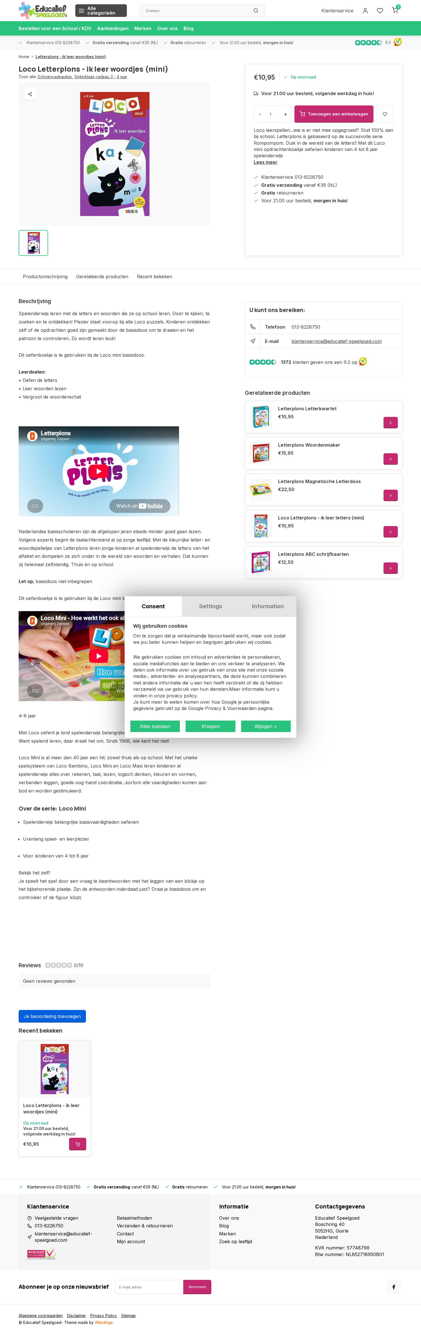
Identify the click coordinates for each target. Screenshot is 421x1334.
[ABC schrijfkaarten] (260, 562)
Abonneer (197, 1286)
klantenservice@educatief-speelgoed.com (337, 341)
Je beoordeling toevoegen (52, 1016)
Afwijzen (210, 726)
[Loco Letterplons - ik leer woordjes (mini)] (55, 1069)
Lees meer (266, 162)
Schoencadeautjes (55, 76)
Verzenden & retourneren (145, 1226)
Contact (125, 1234)
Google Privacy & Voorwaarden (222, 708)
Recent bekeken (154, 276)
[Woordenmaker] (260, 453)
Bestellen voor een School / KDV (55, 28)
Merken (143, 28)
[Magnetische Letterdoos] (260, 489)
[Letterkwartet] (260, 416)
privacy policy (181, 696)
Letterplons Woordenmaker (309, 445)
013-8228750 (306, 327)
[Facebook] (394, 1287)
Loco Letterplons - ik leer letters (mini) (321, 518)
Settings (210, 606)
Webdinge (104, 1322)
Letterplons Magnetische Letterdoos (319, 481)
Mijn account (131, 1241)
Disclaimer (76, 1315)
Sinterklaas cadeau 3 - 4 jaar (100, 76)
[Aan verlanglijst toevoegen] (82, 1049)
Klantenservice (337, 10)
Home (24, 56)
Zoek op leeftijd (235, 1241)
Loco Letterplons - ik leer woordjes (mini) (51, 1108)
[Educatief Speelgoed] (43, 10)
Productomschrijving (45, 276)
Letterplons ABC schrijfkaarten (313, 554)
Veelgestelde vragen (56, 1218)
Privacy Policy (103, 1315)
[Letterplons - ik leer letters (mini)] (260, 526)
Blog (189, 28)
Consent (153, 606)
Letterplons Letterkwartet (307, 408)
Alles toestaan (155, 726)
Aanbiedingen (113, 28)
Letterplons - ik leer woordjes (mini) (71, 56)
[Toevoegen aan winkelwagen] (77, 1144)
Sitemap (128, 1315)
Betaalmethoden (134, 1218)
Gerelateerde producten (102, 276)
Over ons (167, 28)
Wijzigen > (266, 726)
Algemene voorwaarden (41, 1315)
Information (268, 606)
